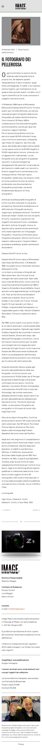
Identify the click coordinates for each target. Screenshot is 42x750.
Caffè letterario (8, 52)
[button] (3, 6)
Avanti (35, 510)
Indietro (7, 510)
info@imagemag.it (16, 609)
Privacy (21, 744)
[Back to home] (21, 6)
